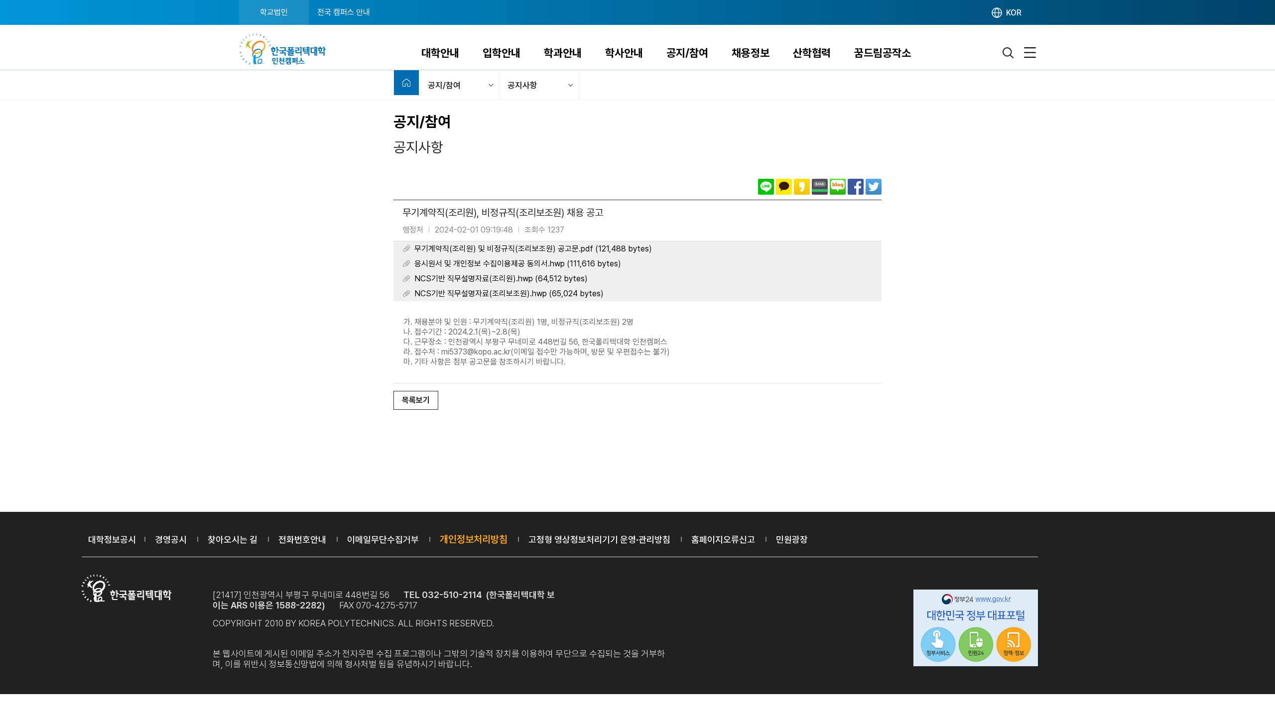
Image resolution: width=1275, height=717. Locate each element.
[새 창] (975, 629)
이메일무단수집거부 (383, 539)
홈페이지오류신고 (723, 539)
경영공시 (171, 539)
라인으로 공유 (766, 187)
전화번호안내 (302, 539)
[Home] (406, 82)
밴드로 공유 (820, 187)
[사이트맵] (1030, 53)
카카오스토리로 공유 (802, 187)
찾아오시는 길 (232, 539)
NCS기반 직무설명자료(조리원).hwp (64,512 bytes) (501, 278)
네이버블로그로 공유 (838, 187)
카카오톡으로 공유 (784, 187)
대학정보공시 (112, 539)
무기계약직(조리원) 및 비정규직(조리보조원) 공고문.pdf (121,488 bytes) (533, 248)
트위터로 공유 (874, 187)
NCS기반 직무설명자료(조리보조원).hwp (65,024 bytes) (509, 293)
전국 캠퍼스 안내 (343, 12)
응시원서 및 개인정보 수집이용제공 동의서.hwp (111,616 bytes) (517, 263)
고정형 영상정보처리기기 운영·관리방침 (599, 539)
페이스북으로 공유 (856, 187)
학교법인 (274, 12)
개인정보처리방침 (474, 539)
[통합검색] (1009, 53)
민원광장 (792, 539)
